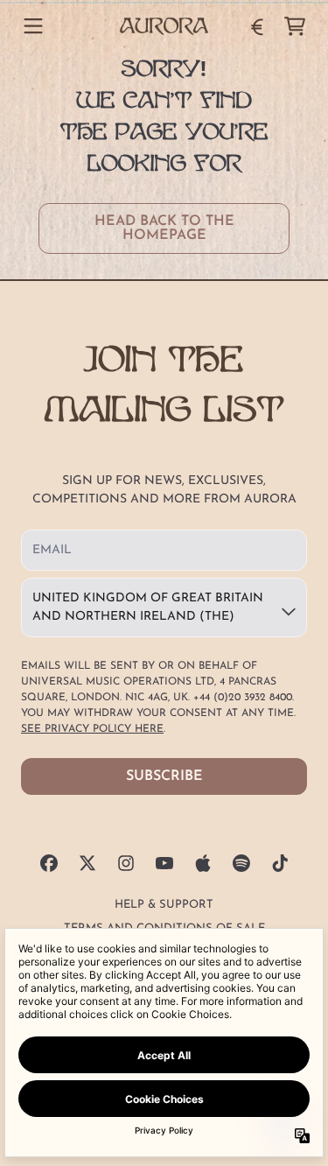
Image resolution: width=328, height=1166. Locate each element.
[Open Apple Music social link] (203, 863)
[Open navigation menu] (33, 26)
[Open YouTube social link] (164, 863)
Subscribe (164, 776)
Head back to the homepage (164, 228)
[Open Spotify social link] (241, 863)
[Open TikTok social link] (280, 863)
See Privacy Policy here (92, 729)
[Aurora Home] (164, 26)
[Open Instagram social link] (126, 863)
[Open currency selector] (256, 26)
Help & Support (164, 904)
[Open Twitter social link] (87, 863)
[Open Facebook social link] (49, 863)
